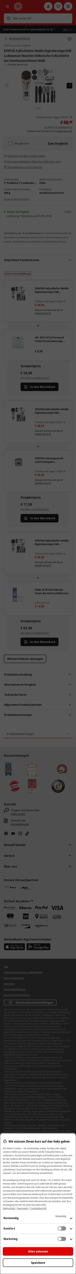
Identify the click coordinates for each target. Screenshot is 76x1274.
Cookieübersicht (38, 1208)
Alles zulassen (38, 1251)
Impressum (22, 1208)
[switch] (62, 1228)
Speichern (38, 1263)
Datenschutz (9, 1208)
